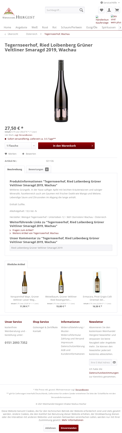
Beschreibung (14, 169)
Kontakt (37, 331)
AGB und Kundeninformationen (73, 352)
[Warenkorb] (117, 10)
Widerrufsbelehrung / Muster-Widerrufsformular (72, 331)
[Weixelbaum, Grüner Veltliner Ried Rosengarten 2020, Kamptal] (61, 282)
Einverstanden (69, 428)
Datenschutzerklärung (73, 346)
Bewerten (30, 153)
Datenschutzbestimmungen (104, 372)
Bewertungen (38, 169)
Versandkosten (82, 389)
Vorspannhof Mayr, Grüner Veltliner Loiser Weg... (24, 298)
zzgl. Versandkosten (23, 135)
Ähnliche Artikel (16, 264)
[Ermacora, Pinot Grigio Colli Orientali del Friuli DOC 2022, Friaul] (97, 282)
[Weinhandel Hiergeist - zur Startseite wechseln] (18, 15)
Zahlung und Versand (72, 338)
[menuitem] (65, 10)
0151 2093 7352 (16, 343)
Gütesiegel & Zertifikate (45, 327)
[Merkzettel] (101, 10)
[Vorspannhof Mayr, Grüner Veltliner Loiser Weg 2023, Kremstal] (24, 282)
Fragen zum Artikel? (23, 230)
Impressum (67, 342)
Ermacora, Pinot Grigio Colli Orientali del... (97, 298)
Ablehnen (50, 428)
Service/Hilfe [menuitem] (110, 2)
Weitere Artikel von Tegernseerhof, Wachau (35, 233)
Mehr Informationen (72, 420)
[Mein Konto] (109, 10)
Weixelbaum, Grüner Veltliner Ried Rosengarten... (61, 298)
